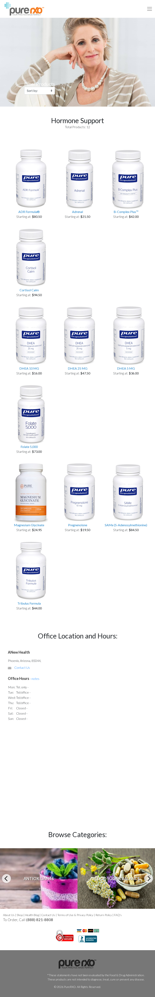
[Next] (148, 878)
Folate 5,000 (29, 447)
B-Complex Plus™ (126, 212)
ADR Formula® (29, 212)
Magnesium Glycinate (29, 525)
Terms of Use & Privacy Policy (75, 915)
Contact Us (22, 667)
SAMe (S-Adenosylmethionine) (126, 525)
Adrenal (77, 212)
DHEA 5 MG (126, 368)
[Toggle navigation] (149, 9)
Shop (20, 915)
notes (35, 678)
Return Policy (103, 915)
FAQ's (118, 915)
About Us (9, 915)
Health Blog (32, 915)
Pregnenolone (77, 525)
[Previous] (6, 878)
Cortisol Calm (29, 290)
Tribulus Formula (29, 603)
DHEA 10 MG (29, 368)
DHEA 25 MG (77, 368)
